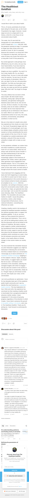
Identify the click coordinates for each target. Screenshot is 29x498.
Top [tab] (3, 425)
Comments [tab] (4, 334)
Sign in (26, 2)
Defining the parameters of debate (9, 443)
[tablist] (7, 334)
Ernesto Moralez (8, 388)
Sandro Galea (8, 15)
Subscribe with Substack (15, 476)
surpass (15, 44)
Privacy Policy (17, 482)
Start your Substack (11, 491)
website (15, 183)
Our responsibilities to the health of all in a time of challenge (10, 434)
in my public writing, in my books (11, 303)
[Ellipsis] (27, 347)
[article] (14, 434)
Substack (7, 495)
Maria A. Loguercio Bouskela (11, 347)
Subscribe (20, 2)
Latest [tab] (6, 425)
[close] (24, 448)
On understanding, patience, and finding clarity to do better (10, 430)
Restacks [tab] (11, 334)
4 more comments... (6, 418)
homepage (16, 255)
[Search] (26, 425)
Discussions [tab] (12, 425)
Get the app (22, 491)
